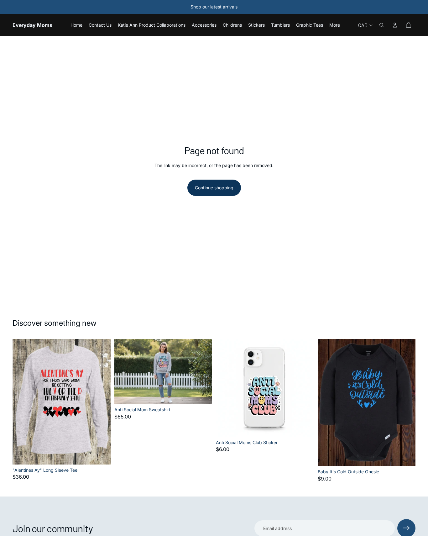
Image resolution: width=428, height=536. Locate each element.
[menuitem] (334, 25)
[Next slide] (202, 371)
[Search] (382, 25)
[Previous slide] (123, 371)
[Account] (395, 25)
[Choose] (101, 454)
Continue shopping (214, 187)
